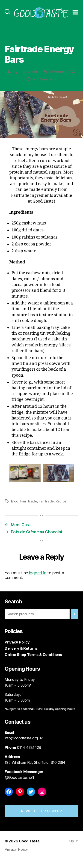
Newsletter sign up (41, 811)
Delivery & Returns (21, 648)
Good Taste (29, 841)
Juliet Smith (28, 72)
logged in (37, 572)
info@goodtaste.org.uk (23, 738)
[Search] (7, 7)
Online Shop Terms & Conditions (33, 654)
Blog (33, 37)
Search (13, 601)
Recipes (47, 37)
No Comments (44, 79)
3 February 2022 (62, 72)
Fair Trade (28, 501)
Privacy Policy (17, 642)
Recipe (61, 501)
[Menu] (75, 7)
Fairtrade (46, 501)
